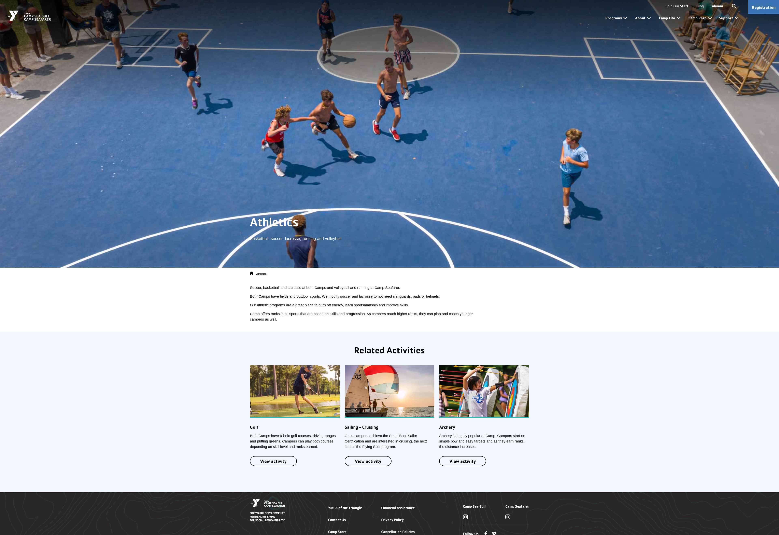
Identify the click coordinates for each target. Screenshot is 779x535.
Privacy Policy (392, 520)
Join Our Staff (677, 6)
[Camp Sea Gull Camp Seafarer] (28, 15)
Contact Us (337, 520)
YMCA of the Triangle (345, 508)
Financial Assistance (398, 508)
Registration (764, 7)
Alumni (717, 6)
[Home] (251, 273)
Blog (700, 6)
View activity (273, 461)
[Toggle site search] (734, 6)
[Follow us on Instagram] (465, 517)
